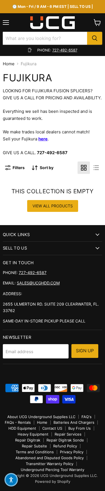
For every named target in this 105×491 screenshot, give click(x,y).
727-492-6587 (64, 50)
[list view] (96, 168)
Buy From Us (79, 428)
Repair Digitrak (27, 440)
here (43, 139)
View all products (52, 205)
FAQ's (86, 416)
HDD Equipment (22, 428)
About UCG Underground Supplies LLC (41, 416)
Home (9, 63)
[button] (11, 479)
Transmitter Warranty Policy (49, 463)
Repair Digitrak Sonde (65, 440)
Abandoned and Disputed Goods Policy (49, 458)
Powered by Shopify (52, 481)
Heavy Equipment (33, 434)
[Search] (94, 38)
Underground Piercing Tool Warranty (52, 469)
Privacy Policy (71, 452)
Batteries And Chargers (73, 422)
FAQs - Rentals (18, 422)
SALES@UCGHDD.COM (38, 283)
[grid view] (84, 168)
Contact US (52, 428)
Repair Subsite (34, 446)
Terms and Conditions (35, 452)
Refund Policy (65, 446)
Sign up (85, 350)
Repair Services (68, 434)
